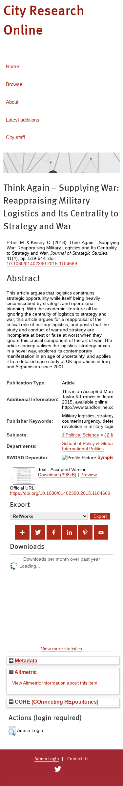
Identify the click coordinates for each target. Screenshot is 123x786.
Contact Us (78, 759)
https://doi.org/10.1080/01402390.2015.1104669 (60, 493)
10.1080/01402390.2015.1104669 (42, 263)
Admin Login (46, 759)
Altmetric (25, 672)
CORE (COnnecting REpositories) (55, 702)
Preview (88, 474)
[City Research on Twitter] (58, 769)
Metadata (25, 660)
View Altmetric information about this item (54, 683)
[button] (12, 731)
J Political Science (80, 434)
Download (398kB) (57, 474)
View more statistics (61, 648)
